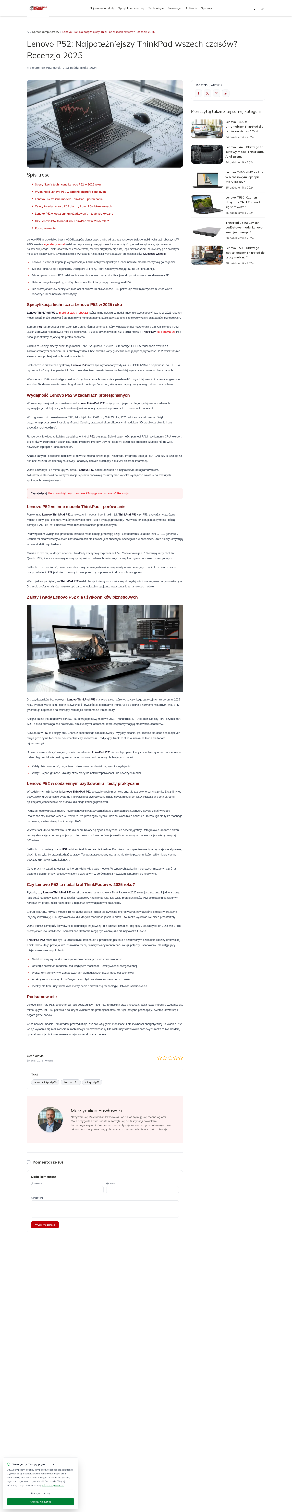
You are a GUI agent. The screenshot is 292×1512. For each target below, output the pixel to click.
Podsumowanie (45, 228)
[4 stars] (175, 1057)
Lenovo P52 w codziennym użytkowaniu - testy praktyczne (74, 213)
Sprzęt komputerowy (131, 8)
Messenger (174, 8)
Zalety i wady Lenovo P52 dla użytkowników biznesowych (73, 206)
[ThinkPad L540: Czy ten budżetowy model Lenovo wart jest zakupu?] (207, 229)
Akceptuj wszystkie (40, 1501)
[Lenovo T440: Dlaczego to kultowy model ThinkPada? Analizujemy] (207, 154)
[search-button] (253, 8)
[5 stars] (180, 1057)
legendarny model (54, 244)
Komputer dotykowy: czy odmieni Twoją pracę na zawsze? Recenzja (88, 493)
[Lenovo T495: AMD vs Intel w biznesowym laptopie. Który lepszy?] (207, 179)
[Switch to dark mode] (262, 8)
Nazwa (38, 1183)
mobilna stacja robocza (73, 312)
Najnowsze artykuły (102, 8)
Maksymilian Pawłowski (44, 68)
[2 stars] (164, 1057)
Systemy (206, 8)
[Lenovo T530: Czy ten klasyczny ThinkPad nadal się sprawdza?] (207, 204)
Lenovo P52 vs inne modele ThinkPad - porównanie (69, 199)
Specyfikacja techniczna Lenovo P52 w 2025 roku (68, 184)
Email (112, 1183)
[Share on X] (207, 93)
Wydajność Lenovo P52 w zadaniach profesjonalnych (70, 191)
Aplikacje (191, 8)
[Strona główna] (28, 31)
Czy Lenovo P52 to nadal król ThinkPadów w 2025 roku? (72, 221)
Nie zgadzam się (40, 1493)
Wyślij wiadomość (45, 1224)
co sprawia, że (166, 331)
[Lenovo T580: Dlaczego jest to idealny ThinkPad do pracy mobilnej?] (207, 255)
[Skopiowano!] (225, 93)
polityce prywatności (53, 1485)
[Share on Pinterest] (216, 93)
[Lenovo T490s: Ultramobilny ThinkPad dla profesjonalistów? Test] (207, 128)
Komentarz (37, 1197)
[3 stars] (170, 1057)
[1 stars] (159, 1057)
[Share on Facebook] (198, 93)
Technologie (156, 8)
